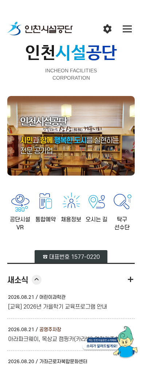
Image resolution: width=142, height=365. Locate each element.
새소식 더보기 (130, 279)
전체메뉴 (127, 29)
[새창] (110, 343)
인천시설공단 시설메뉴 (107, 29)
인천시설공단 (40, 29)
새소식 (24, 280)
